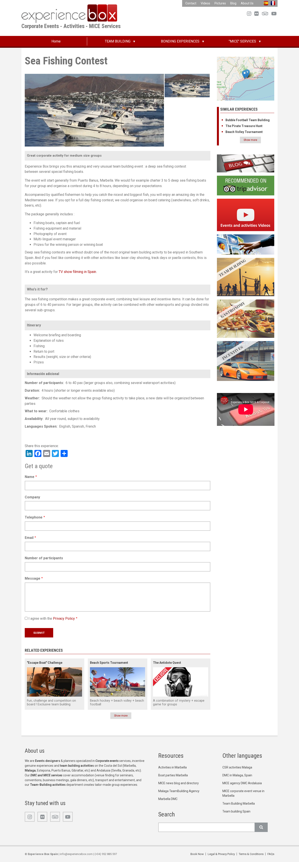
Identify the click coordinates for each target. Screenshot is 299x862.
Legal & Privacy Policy (221, 854)
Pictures (220, 3)
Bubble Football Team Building (247, 120)
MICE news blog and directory (178, 783)
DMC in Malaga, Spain (237, 775)
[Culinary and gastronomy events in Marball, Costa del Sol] (245, 318)
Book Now (197, 854)
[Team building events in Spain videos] (245, 214)
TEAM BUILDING (117, 41)
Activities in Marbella (172, 767)
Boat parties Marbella (173, 775)
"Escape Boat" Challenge (44, 662)
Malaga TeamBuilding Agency (178, 791)
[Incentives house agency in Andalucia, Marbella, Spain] (245, 361)
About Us (247, 3)
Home (56, 41)
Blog (233, 3)
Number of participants (44, 558)
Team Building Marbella (238, 803)
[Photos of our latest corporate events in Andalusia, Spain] (245, 244)
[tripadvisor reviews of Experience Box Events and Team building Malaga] (245, 185)
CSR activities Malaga (237, 767)
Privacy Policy (64, 618)
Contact (190, 3)
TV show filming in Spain (77, 272)
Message (32, 578)
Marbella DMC (168, 799)
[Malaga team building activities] (245, 277)
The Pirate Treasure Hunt (243, 126)
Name (29, 477)
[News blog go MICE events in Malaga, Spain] (245, 163)
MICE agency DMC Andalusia (242, 783)
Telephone (33, 517)
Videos (205, 3)
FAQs (270, 854)
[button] (244, 74)
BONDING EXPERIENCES (180, 41)
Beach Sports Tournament (109, 662)
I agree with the (51, 618)
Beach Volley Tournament (244, 132)
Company (32, 497)
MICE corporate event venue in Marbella (243, 793)
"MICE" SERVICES (242, 41)
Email (29, 538)
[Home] (69, 13)
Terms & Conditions (251, 854)
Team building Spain (236, 811)
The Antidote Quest (167, 662)
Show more (121, 715)
